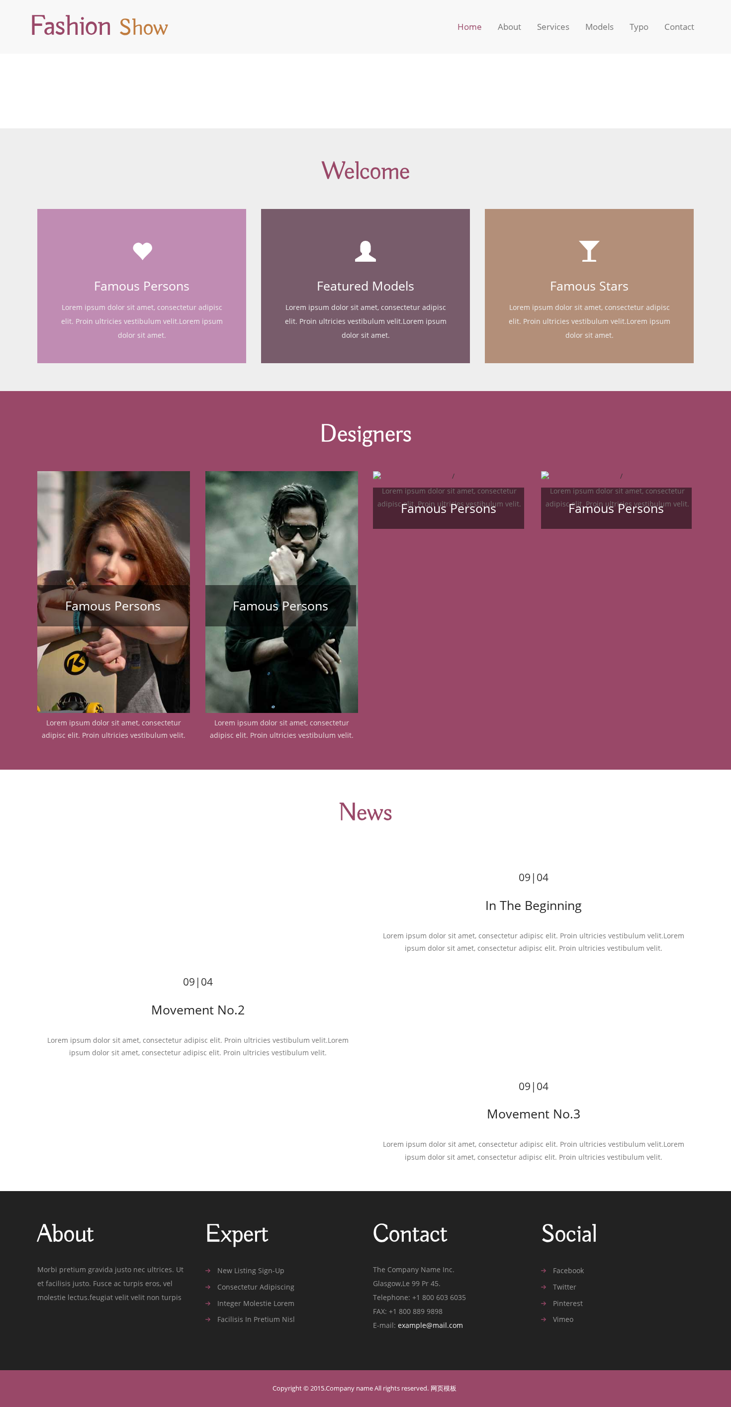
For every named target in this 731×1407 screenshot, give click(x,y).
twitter (564, 1287)
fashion (99, 26)
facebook (568, 1270)
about (509, 26)
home (469, 26)
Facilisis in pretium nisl (256, 1319)
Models (599, 26)
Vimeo (563, 1319)
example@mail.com (430, 1325)
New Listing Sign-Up (250, 1270)
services (553, 26)
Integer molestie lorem (255, 1303)
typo (639, 26)
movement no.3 (533, 1113)
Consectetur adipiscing (255, 1287)
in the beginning (533, 905)
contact (679, 26)
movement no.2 (198, 1009)
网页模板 (444, 1388)
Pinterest (568, 1303)
